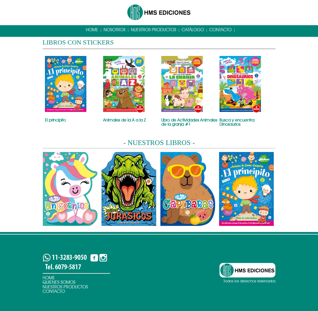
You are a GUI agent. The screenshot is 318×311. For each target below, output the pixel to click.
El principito (55, 119)
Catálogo (193, 29)
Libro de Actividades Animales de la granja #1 (189, 122)
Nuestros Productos (153, 29)
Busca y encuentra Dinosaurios (237, 122)
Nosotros (114, 29)
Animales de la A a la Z (124, 119)
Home (92, 29)
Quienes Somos (59, 282)
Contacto (220, 29)
